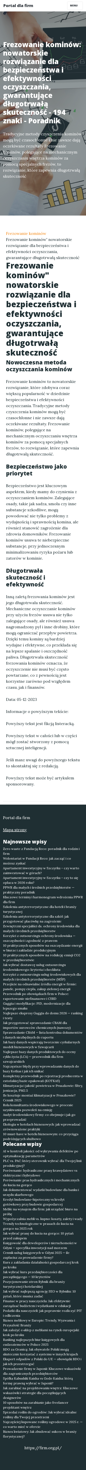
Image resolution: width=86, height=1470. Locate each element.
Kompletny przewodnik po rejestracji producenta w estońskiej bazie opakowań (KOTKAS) (43, 1078)
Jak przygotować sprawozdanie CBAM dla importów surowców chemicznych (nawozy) (37, 1025)
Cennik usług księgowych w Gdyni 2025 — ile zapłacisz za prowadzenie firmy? (36, 1255)
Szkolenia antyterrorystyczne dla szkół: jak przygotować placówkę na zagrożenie (36, 918)
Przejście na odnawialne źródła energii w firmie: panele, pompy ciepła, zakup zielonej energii (40, 986)
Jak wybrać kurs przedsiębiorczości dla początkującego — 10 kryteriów (32, 1274)
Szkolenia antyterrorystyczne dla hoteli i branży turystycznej (39, 909)
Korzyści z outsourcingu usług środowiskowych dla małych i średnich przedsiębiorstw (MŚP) (42, 976)
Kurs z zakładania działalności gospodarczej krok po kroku (41, 1264)
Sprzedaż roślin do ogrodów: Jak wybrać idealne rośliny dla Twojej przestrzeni (40, 1414)
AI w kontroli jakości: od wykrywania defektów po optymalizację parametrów (40, 1153)
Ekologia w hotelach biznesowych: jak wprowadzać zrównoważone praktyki (42, 1126)
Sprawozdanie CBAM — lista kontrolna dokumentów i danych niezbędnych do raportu (43, 1034)
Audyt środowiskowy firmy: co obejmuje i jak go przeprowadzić (39, 1117)
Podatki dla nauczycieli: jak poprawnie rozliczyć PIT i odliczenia (42, 1313)
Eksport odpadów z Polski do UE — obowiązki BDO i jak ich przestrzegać (42, 1361)
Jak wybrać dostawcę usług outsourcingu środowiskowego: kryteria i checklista (34, 967)
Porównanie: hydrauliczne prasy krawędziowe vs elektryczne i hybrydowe (40, 1172)
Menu (74, 5)
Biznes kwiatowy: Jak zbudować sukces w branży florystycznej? (39, 1434)
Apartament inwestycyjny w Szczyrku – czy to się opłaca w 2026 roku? (40, 880)
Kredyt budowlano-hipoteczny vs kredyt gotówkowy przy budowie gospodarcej (34, 1201)
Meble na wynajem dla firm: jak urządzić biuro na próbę (40, 1211)
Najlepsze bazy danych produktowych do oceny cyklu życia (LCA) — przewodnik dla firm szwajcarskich (39, 1056)
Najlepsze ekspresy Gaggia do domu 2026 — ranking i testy (43, 1015)
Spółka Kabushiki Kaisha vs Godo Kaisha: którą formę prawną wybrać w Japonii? (38, 1380)
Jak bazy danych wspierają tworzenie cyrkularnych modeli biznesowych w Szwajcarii (41, 1044)
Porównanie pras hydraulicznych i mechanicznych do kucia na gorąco (41, 1182)
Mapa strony (15, 829)
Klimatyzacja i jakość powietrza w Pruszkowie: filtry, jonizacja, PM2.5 (43, 1088)
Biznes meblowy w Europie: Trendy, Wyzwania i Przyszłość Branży (39, 1322)
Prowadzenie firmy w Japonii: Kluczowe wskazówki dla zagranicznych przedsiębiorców (42, 1371)
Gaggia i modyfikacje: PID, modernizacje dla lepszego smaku (36, 1005)
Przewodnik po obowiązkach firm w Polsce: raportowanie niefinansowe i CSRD (36, 996)
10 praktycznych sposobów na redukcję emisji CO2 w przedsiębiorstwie (41, 957)
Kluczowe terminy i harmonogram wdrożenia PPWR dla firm (43, 899)
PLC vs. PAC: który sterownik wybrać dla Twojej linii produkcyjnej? (42, 1163)
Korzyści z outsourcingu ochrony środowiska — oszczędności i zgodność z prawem (39, 938)
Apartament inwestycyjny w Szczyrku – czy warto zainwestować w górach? (41, 870)
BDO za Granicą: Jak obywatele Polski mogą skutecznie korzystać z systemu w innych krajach (40, 1351)
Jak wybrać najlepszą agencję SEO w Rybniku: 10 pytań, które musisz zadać (39, 1293)
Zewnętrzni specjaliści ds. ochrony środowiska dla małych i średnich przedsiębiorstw (41, 928)
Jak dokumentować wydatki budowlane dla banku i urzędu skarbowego (41, 1192)
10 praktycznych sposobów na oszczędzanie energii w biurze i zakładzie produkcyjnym (42, 947)
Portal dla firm (18, 5)
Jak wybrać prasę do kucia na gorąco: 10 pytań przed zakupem (38, 1235)
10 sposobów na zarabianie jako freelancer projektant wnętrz (35, 1404)
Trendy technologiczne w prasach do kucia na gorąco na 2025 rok (38, 1226)
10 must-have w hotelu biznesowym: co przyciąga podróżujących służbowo (40, 1136)
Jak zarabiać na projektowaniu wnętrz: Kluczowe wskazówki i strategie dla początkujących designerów (40, 1393)
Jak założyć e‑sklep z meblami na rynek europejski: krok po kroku (41, 1332)
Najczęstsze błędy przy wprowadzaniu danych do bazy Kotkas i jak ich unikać (41, 1068)
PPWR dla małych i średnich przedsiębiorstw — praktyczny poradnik (38, 889)
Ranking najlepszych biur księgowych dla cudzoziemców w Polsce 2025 (34, 1342)
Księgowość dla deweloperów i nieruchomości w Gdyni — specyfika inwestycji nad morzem (40, 1245)
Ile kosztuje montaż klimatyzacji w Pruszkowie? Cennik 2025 (39, 1097)
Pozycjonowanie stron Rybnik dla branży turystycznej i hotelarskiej (34, 1284)
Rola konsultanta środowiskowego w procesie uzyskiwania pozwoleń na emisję (38, 1107)
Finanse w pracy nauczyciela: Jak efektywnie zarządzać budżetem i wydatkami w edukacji (37, 1303)
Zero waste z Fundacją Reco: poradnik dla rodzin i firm (41, 851)
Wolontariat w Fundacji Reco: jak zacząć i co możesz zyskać (37, 860)
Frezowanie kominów (26, 233)
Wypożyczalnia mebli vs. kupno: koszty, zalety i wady (42, 1219)
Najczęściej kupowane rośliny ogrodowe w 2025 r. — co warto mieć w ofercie (43, 1424)
